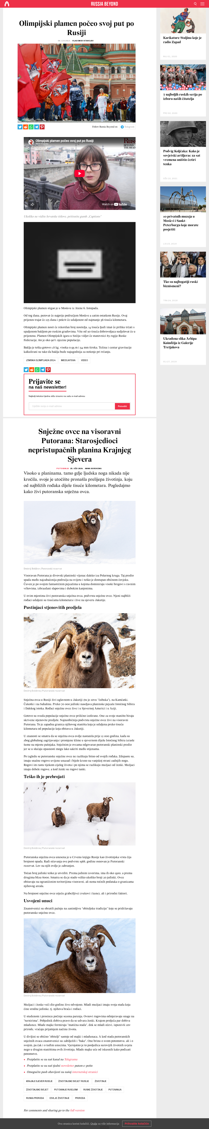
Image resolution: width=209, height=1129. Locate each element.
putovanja (114, 1089)
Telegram (129, 127)
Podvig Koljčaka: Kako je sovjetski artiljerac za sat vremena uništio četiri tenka (181, 158)
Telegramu (70, 1059)
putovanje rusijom (66, 1089)
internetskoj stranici (85, 1072)
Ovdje (94, 1123)
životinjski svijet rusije (73, 1081)
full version (77, 1110)
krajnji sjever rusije (39, 1081)
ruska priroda (35, 1098)
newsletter (67, 1065)
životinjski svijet (37, 1089)
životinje (100, 1081)
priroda (80, 1098)
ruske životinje (93, 1089)
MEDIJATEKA (68, 360)
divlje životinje (59, 1098)
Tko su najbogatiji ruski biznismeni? (180, 284)
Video (84, 360)
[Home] (7, 3)
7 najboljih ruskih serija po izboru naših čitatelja (182, 97)
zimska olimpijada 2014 (40, 360)
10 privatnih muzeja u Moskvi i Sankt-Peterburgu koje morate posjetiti (180, 223)
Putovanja (62, 468)
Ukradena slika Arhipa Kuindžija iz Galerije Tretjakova (180, 343)
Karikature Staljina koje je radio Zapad (182, 40)
